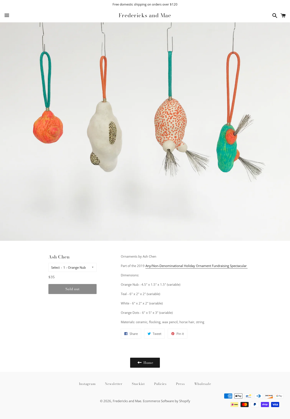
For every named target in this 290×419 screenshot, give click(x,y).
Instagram (87, 383)
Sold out (72, 288)
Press (180, 383)
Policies (160, 383)
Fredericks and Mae (145, 15)
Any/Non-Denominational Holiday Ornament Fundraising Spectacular (196, 266)
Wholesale (202, 383)
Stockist (138, 383)
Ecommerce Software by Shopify (166, 401)
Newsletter (113, 383)
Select (55, 267)
